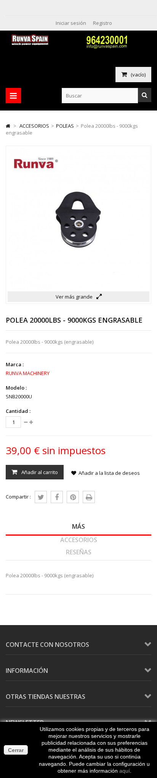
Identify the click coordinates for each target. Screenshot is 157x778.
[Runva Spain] (30, 43)
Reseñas (78, 552)
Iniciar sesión (71, 22)
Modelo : (16, 387)
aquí (124, 771)
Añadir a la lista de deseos (109, 472)
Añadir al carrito (39, 472)
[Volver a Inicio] (8, 125)
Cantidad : (18, 411)
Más (78, 526)
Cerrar (16, 750)
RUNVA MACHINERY (28, 373)
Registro (102, 22)
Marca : (15, 364)
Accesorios (78, 540)
